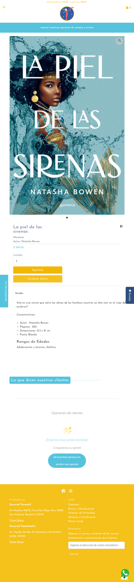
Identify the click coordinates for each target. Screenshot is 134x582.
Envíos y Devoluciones (81, 509)
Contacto (73, 504)
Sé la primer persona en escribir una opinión (67, 460)
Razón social (75, 521)
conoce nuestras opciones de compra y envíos (67, 27)
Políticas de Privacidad (81, 513)
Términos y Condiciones (82, 517)
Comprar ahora (38, 279)
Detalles (19, 293)
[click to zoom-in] (119, 41)
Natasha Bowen (30, 241)
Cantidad (17, 255)
